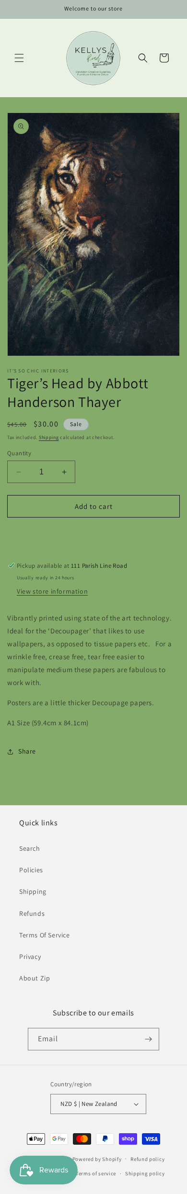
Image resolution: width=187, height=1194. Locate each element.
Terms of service (96, 1173)
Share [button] (27, 751)
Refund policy (147, 1159)
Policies (31, 870)
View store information (52, 591)
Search (29, 848)
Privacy (30, 956)
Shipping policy (145, 1173)
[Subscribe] (148, 1039)
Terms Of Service (44, 935)
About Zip (34, 978)
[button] (19, 57)
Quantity (19, 453)
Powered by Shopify (97, 1158)
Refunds (32, 913)
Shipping (49, 437)
